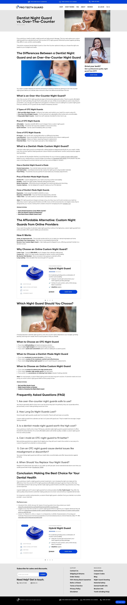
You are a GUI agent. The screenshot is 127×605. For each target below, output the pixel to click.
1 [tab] (45, 300)
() (109, 7)
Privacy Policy (75, 589)
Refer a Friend (75, 583)
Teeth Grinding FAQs (102, 592)
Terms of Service (76, 586)
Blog (95, 577)
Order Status (75, 577)
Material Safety (99, 583)
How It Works (69, 7)
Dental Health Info (101, 586)
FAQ (77, 7)
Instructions (98, 571)
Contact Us (74, 571)
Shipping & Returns (77, 574)
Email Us (34, 582)
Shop (61, 7)
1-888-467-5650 (95, 1)
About (83, 7)
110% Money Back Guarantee (38, 1)
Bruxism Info (98, 589)
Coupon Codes (99, 574)
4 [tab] (52, 300)
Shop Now (93, 74)
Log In (102, 7)
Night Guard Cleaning (102, 580)
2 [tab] (47, 300)
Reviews (90, 7)
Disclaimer (74, 592)
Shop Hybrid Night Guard (49, 279)
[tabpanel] (49, 280)
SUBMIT (42, 574)
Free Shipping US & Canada (69, 1)
